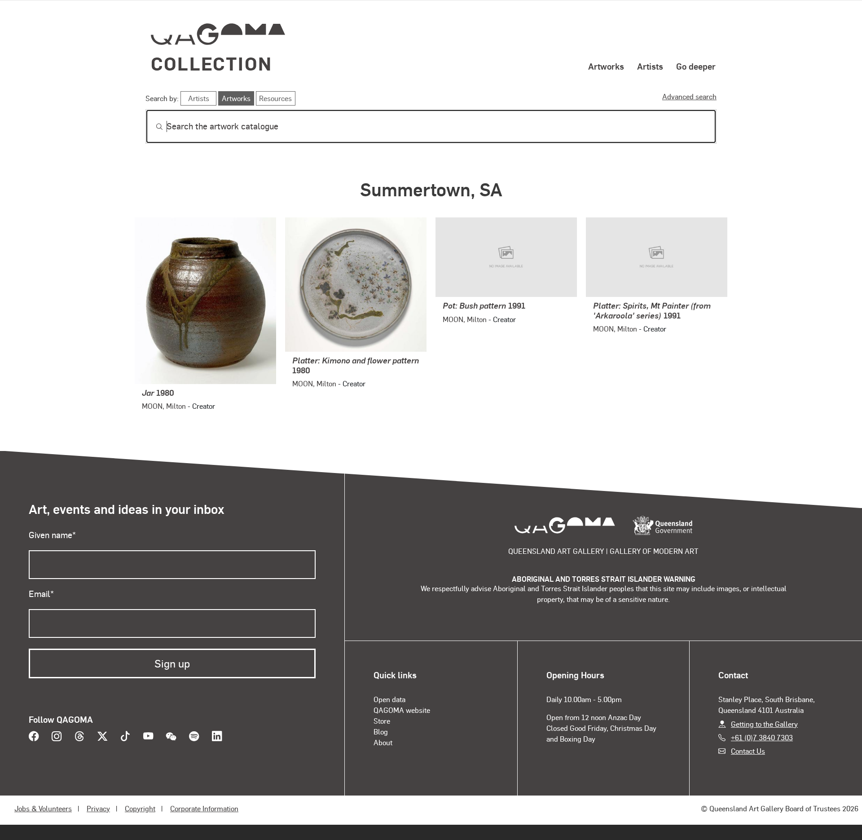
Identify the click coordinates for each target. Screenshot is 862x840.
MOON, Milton (164, 406)
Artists (650, 66)
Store (382, 720)
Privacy (98, 808)
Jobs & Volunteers (43, 808)
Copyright (140, 808)
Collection (211, 63)
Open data (389, 699)
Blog (381, 731)
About (383, 742)
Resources (275, 98)
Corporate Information (204, 808)
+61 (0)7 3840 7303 (762, 737)
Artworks (606, 66)
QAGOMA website (402, 710)
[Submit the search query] (152, 126)
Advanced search (689, 96)
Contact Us (748, 751)
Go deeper (696, 66)
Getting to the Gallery (764, 724)
